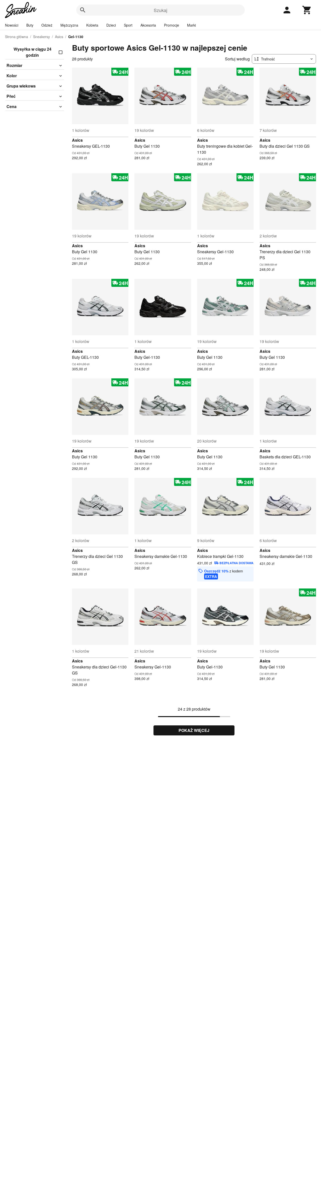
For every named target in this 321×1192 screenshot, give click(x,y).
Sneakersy (41, 36)
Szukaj (160, 10)
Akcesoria (148, 25)
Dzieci (111, 25)
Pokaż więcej (194, 730)
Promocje (171, 25)
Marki (191, 25)
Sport (128, 25)
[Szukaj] (82, 10)
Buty (29, 25)
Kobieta (92, 25)
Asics (59, 36)
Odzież (46, 25)
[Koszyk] (307, 10)
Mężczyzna (69, 25)
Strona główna (16, 36)
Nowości (11, 25)
